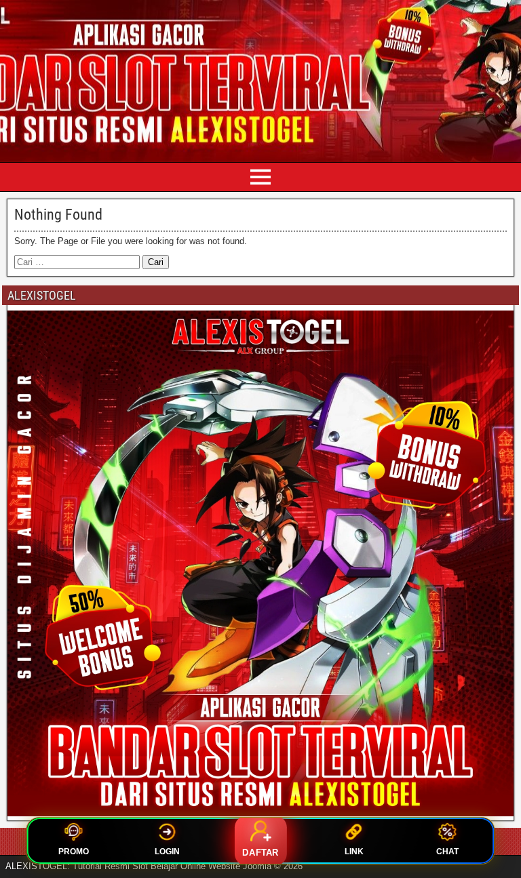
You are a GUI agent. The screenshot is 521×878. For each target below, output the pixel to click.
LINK (354, 851)
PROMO (73, 851)
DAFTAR (260, 852)
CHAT (447, 851)
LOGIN (167, 851)
